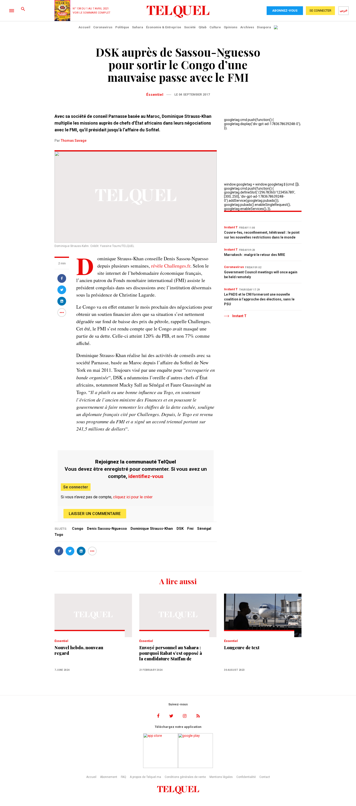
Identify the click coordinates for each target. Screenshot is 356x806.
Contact (264, 777)
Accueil (84, 27)
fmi (190, 528)
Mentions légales (221, 777)
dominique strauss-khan (152, 528)
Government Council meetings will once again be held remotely (260, 274)
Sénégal (204, 528)
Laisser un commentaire (95, 513)
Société (190, 27)
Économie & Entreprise (163, 27)
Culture (215, 27)
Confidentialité (246, 777)
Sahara (137, 27)
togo (58, 534)
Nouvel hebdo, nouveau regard (78, 650)
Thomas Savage (73, 140)
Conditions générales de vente (185, 777)
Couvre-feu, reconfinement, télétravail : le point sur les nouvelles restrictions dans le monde (262, 235)
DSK (180, 528)
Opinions (230, 27)
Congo (77, 528)
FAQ (123, 777)
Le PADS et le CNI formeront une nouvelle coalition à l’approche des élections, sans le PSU (259, 299)
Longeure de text (241, 647)
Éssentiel (154, 94)
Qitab (203, 27)
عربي (344, 10)
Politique (122, 27)
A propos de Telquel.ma (145, 777)
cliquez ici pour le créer (133, 497)
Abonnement (108, 777)
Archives (247, 27)
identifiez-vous (145, 476)
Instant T (231, 227)
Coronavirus (102, 27)
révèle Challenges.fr (170, 265)
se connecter (320, 10)
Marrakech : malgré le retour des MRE (254, 255)
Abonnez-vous (284, 10)
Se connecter (75, 487)
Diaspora (264, 27)
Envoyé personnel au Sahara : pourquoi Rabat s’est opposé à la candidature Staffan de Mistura (170, 653)
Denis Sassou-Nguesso (107, 528)
